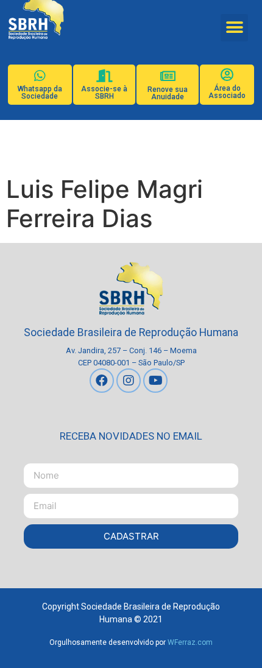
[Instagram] (128, 380)
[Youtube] (155, 380)
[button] (234, 27)
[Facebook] (102, 380)
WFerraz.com (190, 642)
